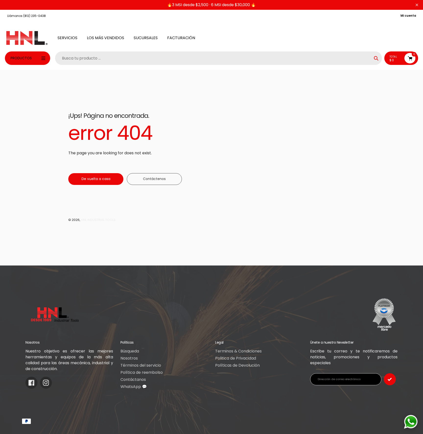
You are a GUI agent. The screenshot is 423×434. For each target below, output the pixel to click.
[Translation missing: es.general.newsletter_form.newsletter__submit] (390, 379)
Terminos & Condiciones (238, 351)
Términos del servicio (140, 365)
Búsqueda (129, 351)
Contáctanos (133, 379)
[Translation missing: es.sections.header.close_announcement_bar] (416, 4)
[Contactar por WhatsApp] (410, 421)
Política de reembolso (141, 372)
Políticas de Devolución (237, 365)
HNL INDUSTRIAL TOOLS (98, 219)
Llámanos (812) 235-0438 (26, 16)
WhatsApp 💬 (133, 386)
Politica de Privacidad (235, 358)
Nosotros (129, 358)
